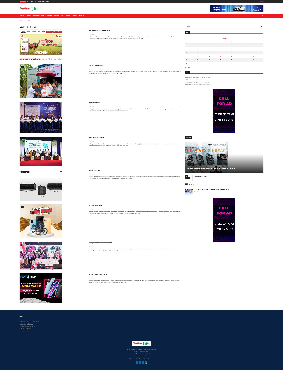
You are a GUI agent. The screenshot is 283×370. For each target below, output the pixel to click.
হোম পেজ (22, 16)
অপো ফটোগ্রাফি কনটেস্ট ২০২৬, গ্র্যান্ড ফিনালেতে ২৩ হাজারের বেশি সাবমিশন (198, 84)
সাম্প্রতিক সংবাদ (24, 32)
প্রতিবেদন (29, 16)
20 (231, 56)
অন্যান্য (74, 16)
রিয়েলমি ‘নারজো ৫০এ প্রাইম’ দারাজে (98, 274)
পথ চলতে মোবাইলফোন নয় (193, 184)
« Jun (186, 67)
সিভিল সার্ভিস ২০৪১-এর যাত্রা (96, 137)
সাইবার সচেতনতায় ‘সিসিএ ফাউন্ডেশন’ (200, 176)
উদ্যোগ (23, 67)
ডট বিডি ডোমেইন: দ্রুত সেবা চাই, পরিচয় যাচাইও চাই (194, 79)
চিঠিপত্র (186, 184)
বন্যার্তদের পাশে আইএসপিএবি (96, 65)
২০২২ (25, 20)
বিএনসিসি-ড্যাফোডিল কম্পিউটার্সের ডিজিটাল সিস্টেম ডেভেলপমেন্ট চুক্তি (41, 1)
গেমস (62, 16)
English (81, 16)
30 (186, 63)
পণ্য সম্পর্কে (49, 16)
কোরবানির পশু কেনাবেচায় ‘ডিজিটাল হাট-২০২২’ (100, 30)
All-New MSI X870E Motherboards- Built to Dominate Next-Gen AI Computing (211, 168)
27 (231, 59)
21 (242, 56)
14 (242, 52)
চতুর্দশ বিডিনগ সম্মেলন (94, 103)
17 (197, 56)
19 (220, 56)
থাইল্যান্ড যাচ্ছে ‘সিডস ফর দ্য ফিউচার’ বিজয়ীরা (100, 243)
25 (209, 59)
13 (231, 52)
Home (21, 20)
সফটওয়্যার (56, 16)
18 (209, 56)
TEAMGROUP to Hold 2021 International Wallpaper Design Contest (211, 189)
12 (220, 52)
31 (197, 63)
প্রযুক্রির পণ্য (36, 16)
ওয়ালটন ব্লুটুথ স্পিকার (94, 170)
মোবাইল (42, 16)
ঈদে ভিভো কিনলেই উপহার (95, 205)
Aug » (189, 67)
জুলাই (29, 20)
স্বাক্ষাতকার (68, 16)
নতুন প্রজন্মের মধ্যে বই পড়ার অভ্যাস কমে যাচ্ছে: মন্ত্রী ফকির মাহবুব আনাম (197, 77)
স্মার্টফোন (26, 276)
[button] (261, 1)
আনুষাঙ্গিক (23, 172)
